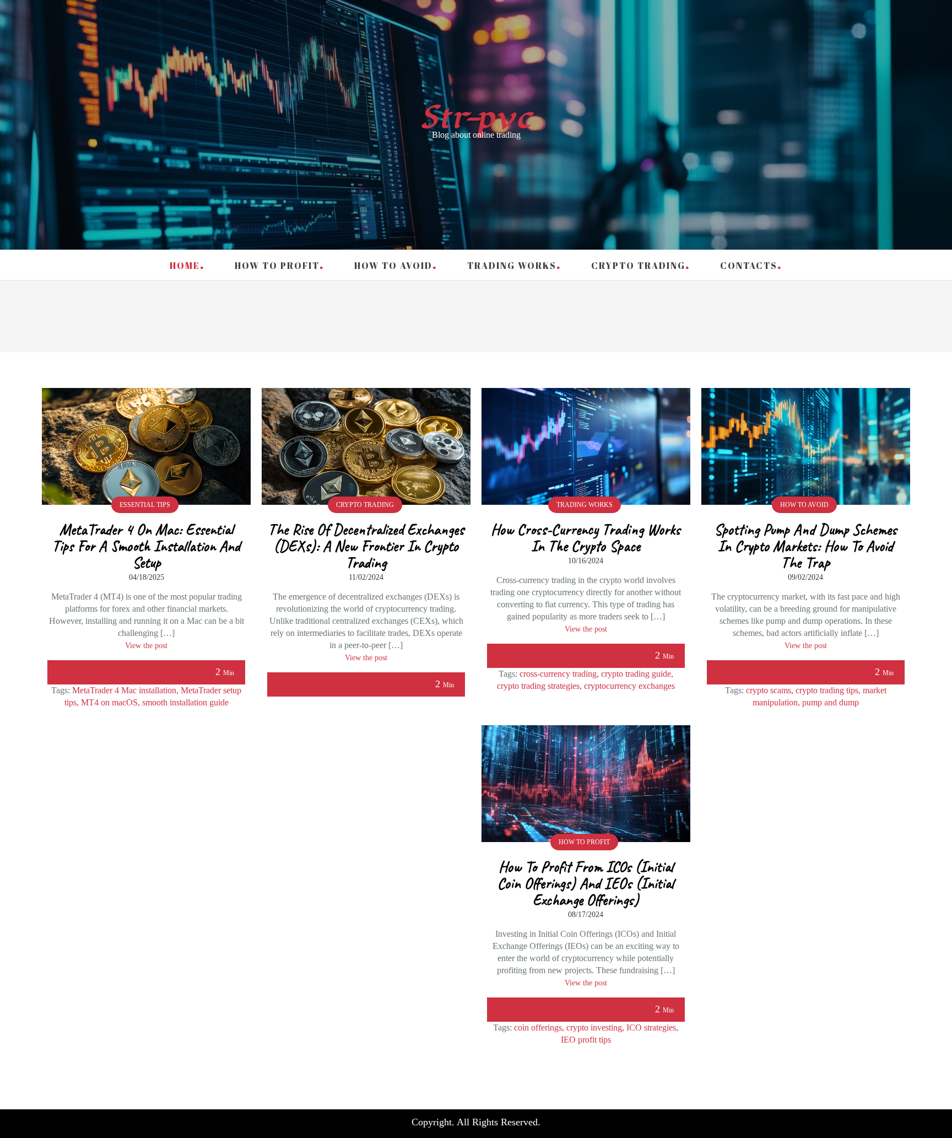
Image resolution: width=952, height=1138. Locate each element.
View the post (146, 645)
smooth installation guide (185, 702)
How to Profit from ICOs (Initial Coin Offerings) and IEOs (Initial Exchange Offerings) (585, 883)
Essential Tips (145, 505)
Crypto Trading (638, 266)
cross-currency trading (558, 673)
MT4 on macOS (109, 702)
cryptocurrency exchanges (629, 686)
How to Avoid (393, 266)
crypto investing (594, 1027)
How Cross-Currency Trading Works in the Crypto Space (585, 537)
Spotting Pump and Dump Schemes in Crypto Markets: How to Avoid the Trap (805, 546)
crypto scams (768, 690)
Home (185, 266)
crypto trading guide (636, 673)
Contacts (748, 266)
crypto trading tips (827, 690)
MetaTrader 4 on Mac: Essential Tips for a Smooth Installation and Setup (146, 546)
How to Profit (277, 266)
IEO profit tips (586, 1039)
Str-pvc (476, 117)
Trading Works (511, 266)
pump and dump (830, 702)
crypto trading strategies (538, 686)
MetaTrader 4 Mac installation (124, 690)
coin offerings (538, 1027)
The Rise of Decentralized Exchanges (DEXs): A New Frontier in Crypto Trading (366, 546)
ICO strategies (651, 1027)
